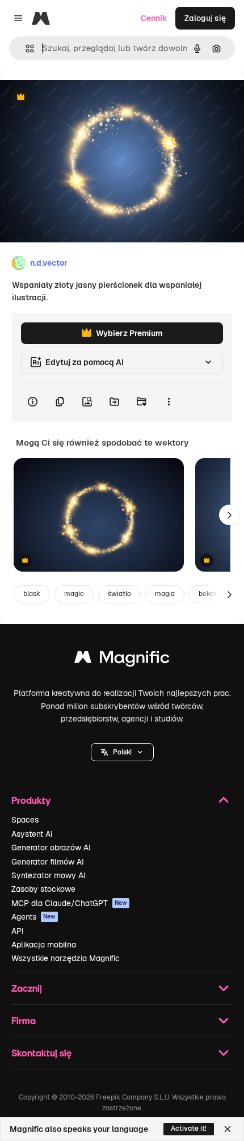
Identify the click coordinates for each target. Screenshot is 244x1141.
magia (165, 593)
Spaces (25, 820)
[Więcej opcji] (168, 402)
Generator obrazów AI (51, 847)
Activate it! (189, 1128)
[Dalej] (229, 515)
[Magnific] (122, 660)
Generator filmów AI (47, 862)
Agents (33, 917)
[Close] (227, 1129)
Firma (23, 1020)
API (17, 931)
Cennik (154, 18)
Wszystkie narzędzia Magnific (65, 958)
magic (74, 593)
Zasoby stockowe (43, 889)
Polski (122, 752)
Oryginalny (78, 97)
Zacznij (26, 988)
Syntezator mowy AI (48, 875)
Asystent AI (32, 834)
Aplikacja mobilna (43, 944)
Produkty (31, 800)
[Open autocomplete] (25, 48)
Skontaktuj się (41, 1053)
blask (31, 593)
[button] (122, 752)
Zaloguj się (205, 18)
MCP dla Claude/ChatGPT (69, 903)
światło (119, 593)
